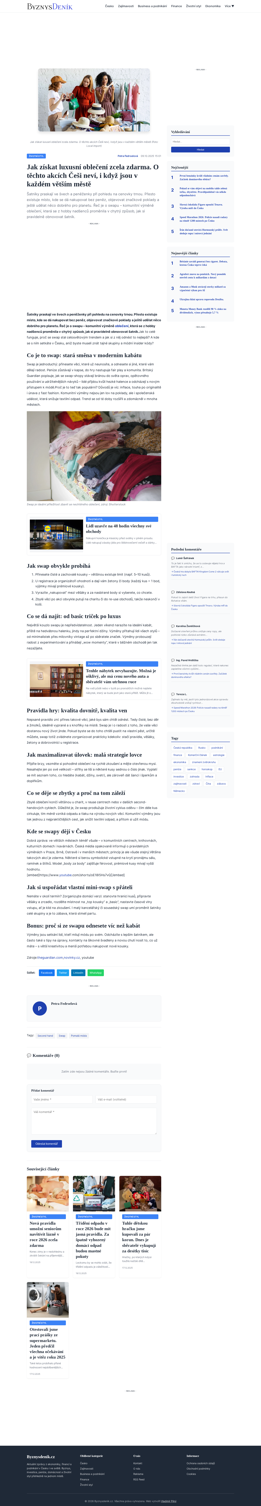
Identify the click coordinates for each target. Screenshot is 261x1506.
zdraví (196, 783)
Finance (176, 6)
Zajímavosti (126, 6)
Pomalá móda (79, 1035)
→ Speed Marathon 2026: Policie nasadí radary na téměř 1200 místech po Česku (199, 709)
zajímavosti (179, 783)
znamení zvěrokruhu (204, 762)
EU (220, 769)
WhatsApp (96, 972)
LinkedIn (78, 972)
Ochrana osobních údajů (201, 1463)
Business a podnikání (152, 6)
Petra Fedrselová (128, 155)
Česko (109, 6)
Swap (62, 1035)
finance (177, 754)
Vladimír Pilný (168, 1501)
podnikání (217, 747)
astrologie (218, 754)
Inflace (209, 776)
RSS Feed (139, 1479)
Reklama (138, 1473)
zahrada (194, 776)
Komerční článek (197, 754)
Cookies (191, 1473)
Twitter (63, 972)
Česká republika (182, 747)
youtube (65, 875)
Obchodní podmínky (198, 1468)
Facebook (47, 972)
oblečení (122, 326)
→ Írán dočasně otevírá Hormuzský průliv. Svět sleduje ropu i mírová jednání (198, 641)
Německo (179, 790)
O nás (136, 1468)
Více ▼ (229, 6)
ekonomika (179, 762)
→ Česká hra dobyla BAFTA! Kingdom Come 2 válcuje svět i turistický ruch (200, 573)
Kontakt (137, 1463)
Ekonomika (213, 6)
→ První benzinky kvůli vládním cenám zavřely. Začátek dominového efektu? (199, 675)
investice (178, 776)
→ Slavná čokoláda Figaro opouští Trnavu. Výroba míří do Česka (199, 607)
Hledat (200, 149)
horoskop (207, 769)
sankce (191, 769)
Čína (208, 783)
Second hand (45, 1035)
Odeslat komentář (47, 1143)
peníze (177, 769)
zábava (221, 783)
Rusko (201, 747)
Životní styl (193, 6)
